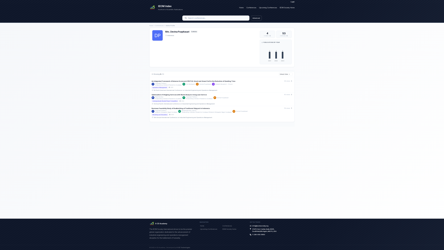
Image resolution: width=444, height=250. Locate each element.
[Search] (185, 18)
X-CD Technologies (183, 247)
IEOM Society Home (287, 8)
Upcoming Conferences (268, 8)
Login (293, 2)
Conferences (251, 8)
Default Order (284, 74)
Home (241, 8)
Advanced (256, 18)
